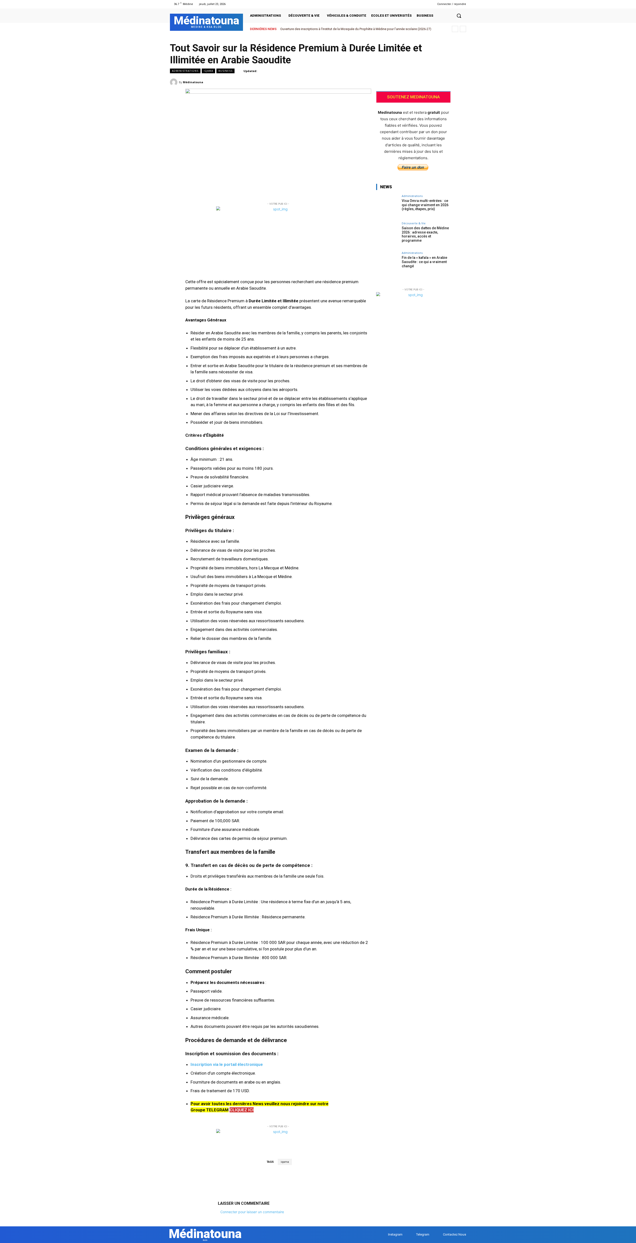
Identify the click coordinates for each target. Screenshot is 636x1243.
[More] (461, 82)
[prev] (455, 29)
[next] (463, 29)
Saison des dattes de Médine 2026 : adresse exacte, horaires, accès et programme (425, 234)
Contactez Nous (454, 1234)
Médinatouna (193, 82)
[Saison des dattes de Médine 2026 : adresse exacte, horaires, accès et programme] (387, 233)
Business (225, 71)
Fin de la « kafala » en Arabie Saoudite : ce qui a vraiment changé (424, 262)
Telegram (422, 1234)
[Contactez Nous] (438, 1234)
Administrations (185, 71)
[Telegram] (423, 4)
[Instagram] (417, 4)
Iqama (208, 71)
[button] (459, 15)
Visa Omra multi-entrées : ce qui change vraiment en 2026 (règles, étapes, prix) (425, 205)
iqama (285, 1162)
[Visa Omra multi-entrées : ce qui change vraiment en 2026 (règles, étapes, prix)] (387, 205)
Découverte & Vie (414, 223)
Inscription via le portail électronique (227, 1064)
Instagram (395, 1234)
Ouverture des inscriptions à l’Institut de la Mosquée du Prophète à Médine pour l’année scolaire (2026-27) (355, 29)
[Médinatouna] (174, 82)
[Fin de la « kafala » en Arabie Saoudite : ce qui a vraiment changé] (387, 262)
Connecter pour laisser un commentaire (252, 1212)
